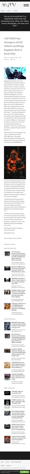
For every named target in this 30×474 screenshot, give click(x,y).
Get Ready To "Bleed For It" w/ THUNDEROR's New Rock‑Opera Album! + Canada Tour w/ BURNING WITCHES (19, 307)
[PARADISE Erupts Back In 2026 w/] (8, 280)
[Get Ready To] (8, 306)
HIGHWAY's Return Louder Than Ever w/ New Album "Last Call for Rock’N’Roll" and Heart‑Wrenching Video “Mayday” (19, 293)
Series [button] (9, 10)
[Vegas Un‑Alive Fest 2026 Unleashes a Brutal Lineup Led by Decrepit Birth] (8, 440)
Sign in (26, 5)
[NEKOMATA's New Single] (8, 326)
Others (14, 59)
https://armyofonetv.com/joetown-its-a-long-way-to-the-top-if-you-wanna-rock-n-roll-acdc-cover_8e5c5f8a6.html (14, 140)
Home (2, 461)
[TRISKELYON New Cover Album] (8, 365)
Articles (15, 10)
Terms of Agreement (16, 461)
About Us (9, 465)
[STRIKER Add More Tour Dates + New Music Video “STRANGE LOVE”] (8, 404)
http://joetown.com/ (9, 233)
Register (3, 465)
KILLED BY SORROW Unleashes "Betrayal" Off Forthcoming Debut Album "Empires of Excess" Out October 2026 (19, 352)
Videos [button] (2, 10)
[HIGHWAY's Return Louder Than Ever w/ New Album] (8, 292)
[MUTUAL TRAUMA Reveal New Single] (8, 268)
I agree (24, 472)
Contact (7, 461)
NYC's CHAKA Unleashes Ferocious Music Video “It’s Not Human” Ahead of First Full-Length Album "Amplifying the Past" (18, 414)
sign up (10, 238)
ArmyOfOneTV (15, 57)
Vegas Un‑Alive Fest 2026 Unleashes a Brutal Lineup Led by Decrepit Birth (19, 438)
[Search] (22, 5)
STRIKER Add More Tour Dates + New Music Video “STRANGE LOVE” (18, 401)
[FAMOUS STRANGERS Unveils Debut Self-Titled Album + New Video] (8, 377)
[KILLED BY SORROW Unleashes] (8, 350)
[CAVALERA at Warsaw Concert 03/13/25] (8, 393)
